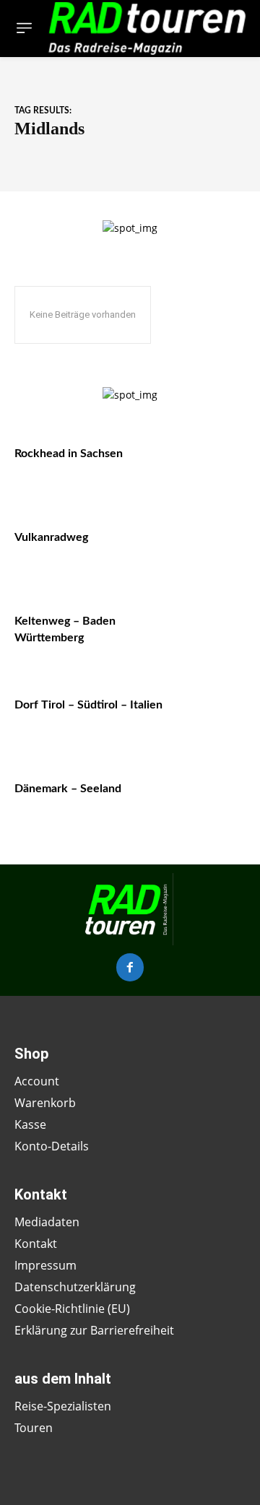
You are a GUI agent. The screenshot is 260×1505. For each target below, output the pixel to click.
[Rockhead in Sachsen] (211, 465)
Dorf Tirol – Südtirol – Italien (88, 705)
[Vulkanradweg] (211, 549)
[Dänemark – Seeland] (211, 801)
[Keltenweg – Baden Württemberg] (211, 633)
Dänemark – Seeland (67, 788)
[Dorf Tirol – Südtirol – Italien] (211, 717)
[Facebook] (130, 967)
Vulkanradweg (51, 537)
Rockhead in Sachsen (68, 453)
